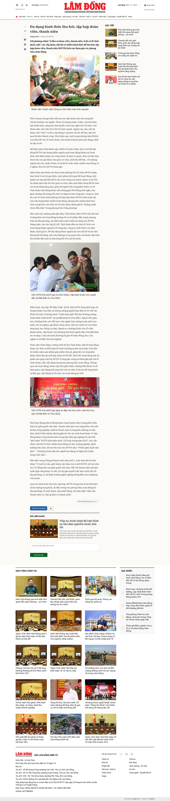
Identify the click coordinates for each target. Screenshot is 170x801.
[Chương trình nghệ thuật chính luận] (100, 689)
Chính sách (102, 16)
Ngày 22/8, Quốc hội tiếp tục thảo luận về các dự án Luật (63, 669)
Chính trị (29, 16)
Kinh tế (42, 16)
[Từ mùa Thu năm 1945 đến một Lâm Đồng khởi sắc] (66, 724)
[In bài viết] (25, 49)
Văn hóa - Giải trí (85, 16)
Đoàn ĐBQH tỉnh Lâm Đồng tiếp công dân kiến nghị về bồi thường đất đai (139, 605)
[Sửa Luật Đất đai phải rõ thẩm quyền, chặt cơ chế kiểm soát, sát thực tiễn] (31, 724)
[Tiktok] (121, 754)
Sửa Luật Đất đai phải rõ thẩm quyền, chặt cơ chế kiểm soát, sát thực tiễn (30, 739)
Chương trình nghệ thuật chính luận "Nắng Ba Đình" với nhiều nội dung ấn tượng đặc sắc (100, 705)
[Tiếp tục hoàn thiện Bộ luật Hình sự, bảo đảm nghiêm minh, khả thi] (44, 528)
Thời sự (36, 16)
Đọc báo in (21, 9)
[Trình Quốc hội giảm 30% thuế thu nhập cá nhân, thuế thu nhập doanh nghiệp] (31, 689)
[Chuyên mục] (17, 5)
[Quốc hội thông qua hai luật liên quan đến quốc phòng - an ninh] (111, 32)
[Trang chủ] (17, 16)
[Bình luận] (25, 44)
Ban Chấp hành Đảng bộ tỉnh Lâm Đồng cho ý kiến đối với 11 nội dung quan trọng (138, 579)
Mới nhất (22, 16)
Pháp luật (57, 16)
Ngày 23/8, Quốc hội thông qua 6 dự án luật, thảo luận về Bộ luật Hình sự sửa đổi (31, 636)
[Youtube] (126, 754)
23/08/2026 (40, 5)
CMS (136, 799)
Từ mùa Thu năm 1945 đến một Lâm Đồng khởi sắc (65, 738)
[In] (50, 508)
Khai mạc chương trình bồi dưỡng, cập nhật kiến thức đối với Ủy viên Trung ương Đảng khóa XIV (139, 593)
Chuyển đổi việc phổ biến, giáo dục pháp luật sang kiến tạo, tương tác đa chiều (129, 44)
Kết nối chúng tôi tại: (109, 754)
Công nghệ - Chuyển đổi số (117, 16)
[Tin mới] (22, 5)
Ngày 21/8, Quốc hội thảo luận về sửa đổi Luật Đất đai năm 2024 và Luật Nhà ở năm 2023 (100, 739)
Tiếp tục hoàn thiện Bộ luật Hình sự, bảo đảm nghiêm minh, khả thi (79, 524)
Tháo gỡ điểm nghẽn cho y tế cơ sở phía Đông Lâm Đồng (139, 628)
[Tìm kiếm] (27, 5)
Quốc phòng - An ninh (70, 16)
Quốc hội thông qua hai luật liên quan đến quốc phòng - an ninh (128, 32)
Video (130, 16)
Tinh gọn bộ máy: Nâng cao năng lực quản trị (129, 54)
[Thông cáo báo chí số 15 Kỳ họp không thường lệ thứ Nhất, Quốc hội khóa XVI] (31, 655)
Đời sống (50, 16)
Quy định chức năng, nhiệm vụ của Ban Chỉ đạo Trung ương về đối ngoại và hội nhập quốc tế (100, 636)
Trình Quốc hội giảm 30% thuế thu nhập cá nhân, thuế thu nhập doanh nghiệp (30, 705)
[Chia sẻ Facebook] (25, 39)
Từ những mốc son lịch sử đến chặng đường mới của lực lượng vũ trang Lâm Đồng (100, 670)
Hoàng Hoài (34, 36)
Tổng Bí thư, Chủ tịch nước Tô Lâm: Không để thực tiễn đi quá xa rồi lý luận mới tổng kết (65, 705)
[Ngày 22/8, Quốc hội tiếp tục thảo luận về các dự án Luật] (66, 655)
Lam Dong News (149, 10)
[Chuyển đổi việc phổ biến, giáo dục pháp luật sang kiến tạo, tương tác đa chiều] (111, 43)
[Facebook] (132, 754)
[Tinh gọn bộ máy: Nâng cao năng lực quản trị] (111, 56)
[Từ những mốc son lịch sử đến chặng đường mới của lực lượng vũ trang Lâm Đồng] (100, 655)
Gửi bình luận (39, 555)
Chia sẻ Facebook (39, 508)
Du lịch (94, 16)
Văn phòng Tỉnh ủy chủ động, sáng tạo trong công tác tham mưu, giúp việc (138, 617)
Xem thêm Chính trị (26, 571)
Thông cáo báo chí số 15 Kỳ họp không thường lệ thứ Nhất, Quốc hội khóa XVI (31, 670)
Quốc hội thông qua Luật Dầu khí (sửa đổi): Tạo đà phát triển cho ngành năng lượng (128, 67)
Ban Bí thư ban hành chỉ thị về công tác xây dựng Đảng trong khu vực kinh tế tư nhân (129, 80)
